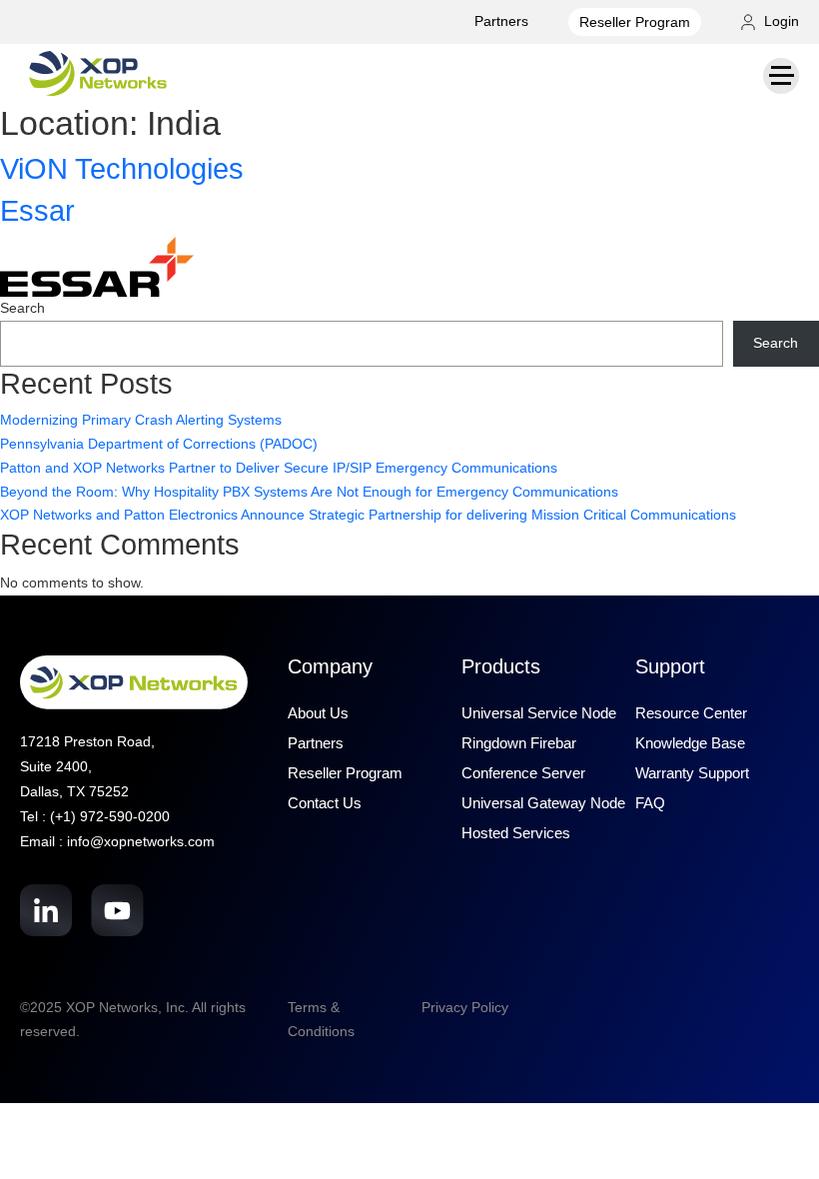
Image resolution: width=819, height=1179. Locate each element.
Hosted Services (515, 832)
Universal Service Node (538, 712)
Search (22, 308)
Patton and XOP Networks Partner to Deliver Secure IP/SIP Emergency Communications (278, 468)
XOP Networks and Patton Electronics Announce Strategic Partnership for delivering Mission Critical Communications (368, 515)
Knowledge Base (690, 742)
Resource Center (691, 712)
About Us (318, 712)
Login (779, 21)
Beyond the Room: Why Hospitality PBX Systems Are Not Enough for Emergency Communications (309, 492)
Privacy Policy (464, 1007)
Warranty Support (692, 772)
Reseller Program (634, 22)
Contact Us (325, 802)
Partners (501, 21)
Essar (37, 211)
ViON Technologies (122, 169)
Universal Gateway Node (543, 802)
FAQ (650, 802)
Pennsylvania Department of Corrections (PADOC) (159, 444)
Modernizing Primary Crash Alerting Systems (141, 420)
